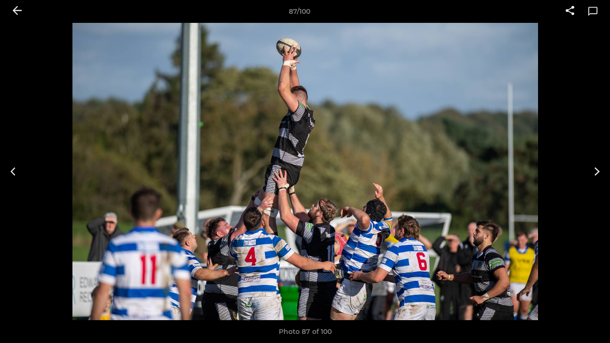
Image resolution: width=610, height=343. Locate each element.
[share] (570, 11)
